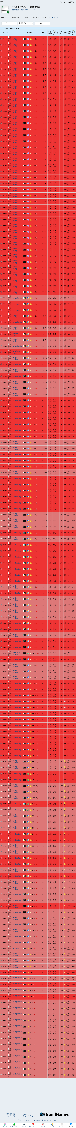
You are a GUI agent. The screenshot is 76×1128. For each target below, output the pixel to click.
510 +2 (34, 828)
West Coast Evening (16, 352)
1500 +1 (34, 701)
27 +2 (32, 1063)
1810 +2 (34, 798)
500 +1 (34, 695)
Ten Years (16, 948)
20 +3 (32, 978)
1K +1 (34, 298)
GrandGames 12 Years (16, 653)
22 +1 (34, 912)
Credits (25, 1114)
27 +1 (34, 942)
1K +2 (34, 39)
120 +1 (34, 810)
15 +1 (34, 858)
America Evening (15, 334)
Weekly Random (15, 358)
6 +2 (31, 984)
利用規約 (37, 1120)
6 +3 (31, 972)
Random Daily (17, 364)
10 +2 (32, 1009)
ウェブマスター (12, 1116)
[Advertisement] (38, 1094)
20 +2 (32, 1033)
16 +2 (34, 966)
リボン (43, 17)
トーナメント (53, 17)
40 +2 (34, 906)
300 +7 (32, 948)
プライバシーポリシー (24, 1120)
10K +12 (34, 653)
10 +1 (34, 864)
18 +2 (32, 1045)
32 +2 (32, 1075)
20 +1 (34, 804)
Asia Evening (16, 304)
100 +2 (34, 930)
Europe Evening (17, 298)
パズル (3, 17)
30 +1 (34, 894)
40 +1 (34, 900)
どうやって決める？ (15, 17)
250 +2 (34, 852)
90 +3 (34, 960)
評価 (26, 17)
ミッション (35, 17)
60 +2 (34, 882)
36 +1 (34, 924)
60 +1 (34, 840)
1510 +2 (34, 786)
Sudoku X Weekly (15, 39)
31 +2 (32, 1069)
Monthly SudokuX (15, 954)
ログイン (71, 2)
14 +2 (32, 1002)
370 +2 (34, 846)
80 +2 (34, 870)
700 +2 (34, 762)
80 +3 (34, 954)
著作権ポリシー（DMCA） (50, 1120)
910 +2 (34, 822)
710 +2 (34, 816)
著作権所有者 (11, 1114)
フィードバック (28, 1116)
